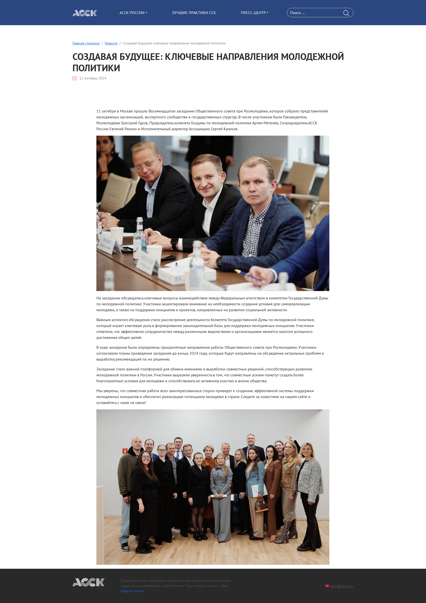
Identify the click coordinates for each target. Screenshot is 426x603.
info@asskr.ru (342, 586)
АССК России (132, 12)
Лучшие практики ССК (194, 12)
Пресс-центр (253, 12)
